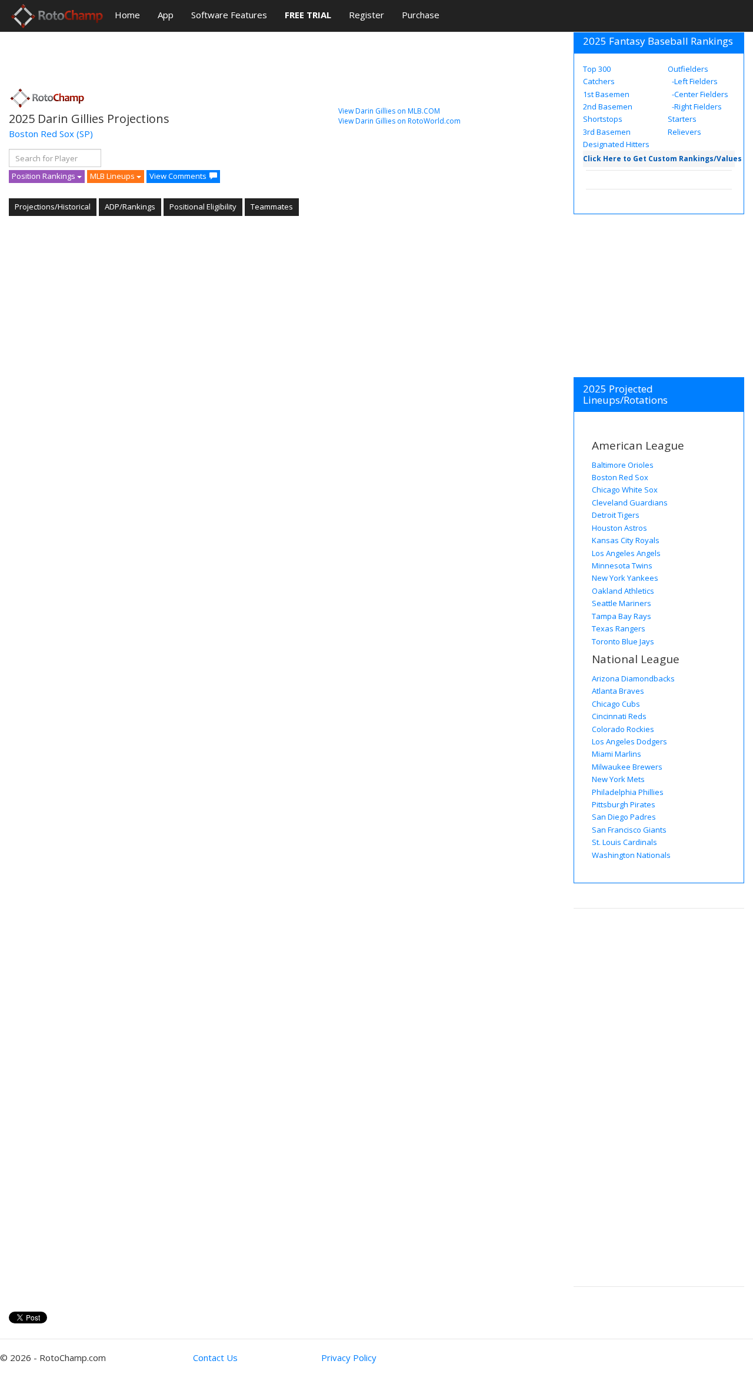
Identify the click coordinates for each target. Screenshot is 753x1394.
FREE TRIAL (308, 15)
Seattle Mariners (621, 603)
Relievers (684, 132)
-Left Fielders (694, 81)
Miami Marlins (616, 753)
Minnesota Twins (622, 565)
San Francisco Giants (629, 829)
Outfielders (688, 69)
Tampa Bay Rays (621, 616)
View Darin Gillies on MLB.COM (389, 111)
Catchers (599, 81)
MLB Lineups (113, 176)
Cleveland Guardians (630, 502)
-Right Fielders (696, 106)
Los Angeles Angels (626, 553)
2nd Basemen (607, 106)
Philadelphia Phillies (628, 792)
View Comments (177, 176)
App (166, 15)
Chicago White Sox (625, 489)
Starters (682, 119)
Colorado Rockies (623, 729)
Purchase (420, 15)
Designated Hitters (616, 144)
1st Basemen (606, 94)
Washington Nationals (631, 855)
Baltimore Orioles (623, 465)
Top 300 (597, 69)
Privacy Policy (348, 1357)
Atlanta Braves (618, 691)
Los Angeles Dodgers (629, 741)
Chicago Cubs (616, 703)
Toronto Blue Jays (623, 641)
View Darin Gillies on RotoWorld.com (399, 121)
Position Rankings (44, 176)
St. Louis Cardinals (624, 842)
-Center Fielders (699, 94)
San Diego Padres (624, 816)
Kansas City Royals (625, 540)
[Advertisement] (223, 55)
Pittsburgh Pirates (623, 804)
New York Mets (618, 779)
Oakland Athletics (623, 590)
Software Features (229, 15)
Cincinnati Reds (619, 716)
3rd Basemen (607, 132)
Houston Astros (619, 528)
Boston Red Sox (41, 133)
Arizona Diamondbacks (633, 678)
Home (127, 15)
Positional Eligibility (202, 206)
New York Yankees (625, 578)
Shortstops (602, 119)
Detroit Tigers (615, 515)
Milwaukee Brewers (627, 766)
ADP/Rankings (130, 206)
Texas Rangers (618, 628)
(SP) (84, 133)
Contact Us (215, 1357)
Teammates (272, 206)
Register (366, 15)
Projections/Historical (53, 206)
